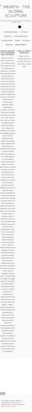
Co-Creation (24, 32)
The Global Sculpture (11, 32)
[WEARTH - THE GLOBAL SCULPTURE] (16, 15)
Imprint (14, 406)
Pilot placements (7, 40)
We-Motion (8, 36)
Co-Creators (26, 40)
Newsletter (9, 45)
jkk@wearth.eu (7, 406)
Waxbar (17, 40)
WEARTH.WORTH (20, 45)
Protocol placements (21, 36)
